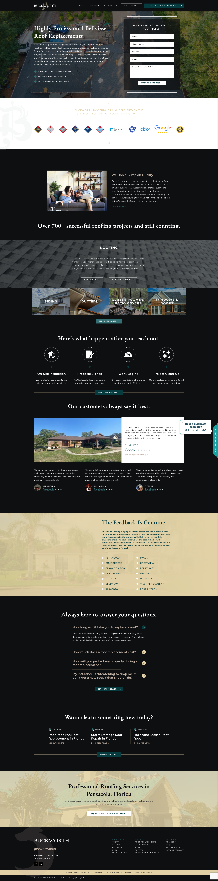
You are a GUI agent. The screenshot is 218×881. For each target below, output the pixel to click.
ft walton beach (117, 568)
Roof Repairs (91, 280)
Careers (116, 845)
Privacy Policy (81, 878)
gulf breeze (113, 563)
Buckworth (118, 839)
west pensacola (151, 584)
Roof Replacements (145, 842)
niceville (146, 579)
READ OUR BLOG (108, 754)
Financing (171, 842)
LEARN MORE (118, 207)
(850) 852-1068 (130, 5)
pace (143, 558)
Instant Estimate (175, 850)
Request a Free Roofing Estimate (162, 5)
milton (144, 573)
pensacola (112, 558)
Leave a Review (120, 853)
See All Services (107, 321)
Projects (117, 847)
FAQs (168, 845)
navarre (111, 579)
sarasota (111, 589)
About (80, 6)
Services (94, 6)
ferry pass (147, 568)
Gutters (139, 850)
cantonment (114, 573)
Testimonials (173, 847)
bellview (111, 584)
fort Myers (147, 589)
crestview (147, 563)
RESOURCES (172, 839)
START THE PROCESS (108, 393)
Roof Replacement (122, 280)
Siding (138, 847)
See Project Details (135, 455)
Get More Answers (108, 689)
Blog (115, 850)
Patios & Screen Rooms (147, 853)
